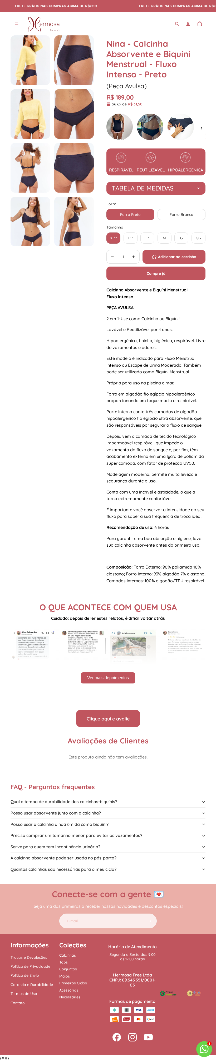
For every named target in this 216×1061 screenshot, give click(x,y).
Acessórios (68, 990)
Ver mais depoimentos (108, 678)
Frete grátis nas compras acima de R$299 (157, 6)
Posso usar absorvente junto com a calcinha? (56, 813)
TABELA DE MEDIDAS (143, 188)
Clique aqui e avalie (108, 719)
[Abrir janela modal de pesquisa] (177, 24)
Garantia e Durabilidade (32, 984)
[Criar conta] (149, 921)
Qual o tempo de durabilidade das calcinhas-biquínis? (64, 801)
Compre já (156, 273)
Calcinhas (67, 955)
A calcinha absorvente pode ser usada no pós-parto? (63, 857)
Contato (18, 1002)
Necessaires (69, 997)
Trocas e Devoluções (29, 957)
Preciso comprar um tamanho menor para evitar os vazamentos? (76, 835)
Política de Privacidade (30, 966)
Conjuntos (68, 969)
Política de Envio (25, 975)
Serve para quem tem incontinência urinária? (55, 846)
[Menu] (17, 24)
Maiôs (64, 976)
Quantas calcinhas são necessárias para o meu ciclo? (63, 869)
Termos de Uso (24, 993)
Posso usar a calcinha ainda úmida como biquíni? (60, 824)
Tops (63, 962)
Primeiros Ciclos (73, 983)
